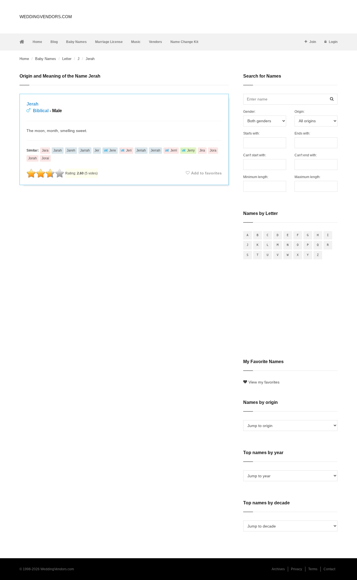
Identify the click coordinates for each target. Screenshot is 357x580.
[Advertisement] (124, 204)
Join (312, 42)
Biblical (41, 110)
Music (136, 42)
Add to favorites (206, 173)
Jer (97, 150)
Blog (54, 42)
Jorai (45, 158)
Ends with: (302, 133)
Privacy (296, 569)
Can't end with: (306, 155)
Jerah (32, 104)
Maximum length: (307, 177)
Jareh (71, 150)
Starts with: (251, 133)
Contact (329, 569)
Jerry (191, 150)
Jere (112, 150)
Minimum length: (255, 177)
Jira (202, 150)
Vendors (155, 42)
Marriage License (109, 42)
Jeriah (141, 150)
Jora (213, 150)
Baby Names (76, 42)
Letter (66, 59)
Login (333, 42)
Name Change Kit (184, 42)
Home (37, 42)
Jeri (129, 150)
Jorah (32, 158)
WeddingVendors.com (46, 16)
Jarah (57, 150)
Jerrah (155, 150)
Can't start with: (254, 155)
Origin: (300, 112)
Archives (278, 569)
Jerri (173, 150)
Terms (312, 569)
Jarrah (85, 150)
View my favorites (264, 382)
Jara (45, 150)
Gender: (249, 112)
